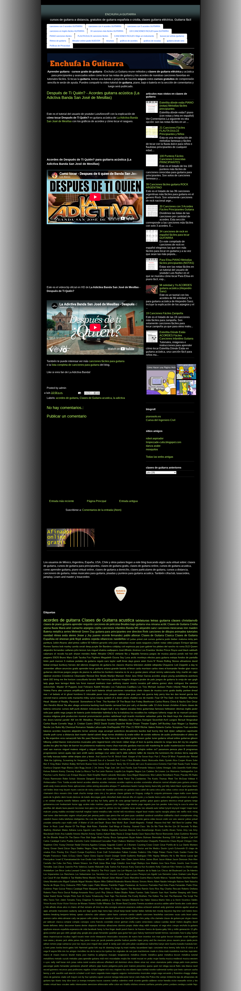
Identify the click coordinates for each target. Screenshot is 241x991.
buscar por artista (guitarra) (172, 36)
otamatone (161, 962)
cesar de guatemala (188, 789)
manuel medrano (96, 683)
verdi (131, 980)
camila (75, 646)
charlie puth (49, 734)
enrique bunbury (59, 665)
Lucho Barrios (59, 775)
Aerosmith (112, 719)
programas (192, 749)
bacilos (142, 731)
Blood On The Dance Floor (72, 837)
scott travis (90, 973)
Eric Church (71, 852)
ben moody (158, 911)
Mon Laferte (156, 775)
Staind (53, 896)
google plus (87, 933)
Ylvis (59, 782)
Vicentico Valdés (189, 900)
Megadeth (106, 657)
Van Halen (145, 900)
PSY (123, 727)
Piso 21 (130, 727)
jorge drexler (131, 804)
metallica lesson (172, 955)
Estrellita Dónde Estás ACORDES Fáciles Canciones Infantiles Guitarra (176, 335)
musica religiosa (51, 716)
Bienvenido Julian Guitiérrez (176, 834)
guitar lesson (138, 738)
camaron (123, 914)
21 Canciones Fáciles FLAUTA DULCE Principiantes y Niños (172, 130)
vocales (65, 984)
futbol (127, 738)
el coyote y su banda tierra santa (150, 797)
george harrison (131, 800)
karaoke (181, 944)
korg (176, 804)
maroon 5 (60, 661)
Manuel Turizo (122, 878)
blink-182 (48, 679)
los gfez (55, 745)
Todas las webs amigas (159, 456)
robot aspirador (154, 438)
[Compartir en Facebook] (95, 393)
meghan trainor (91, 811)
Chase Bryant (176, 841)
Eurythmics (90, 852)
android (156, 907)
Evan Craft (102, 852)
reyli (124, 716)
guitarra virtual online (169, 738)
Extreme (163, 764)
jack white (68, 940)
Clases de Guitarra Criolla (182, 624)
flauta (55, 628)
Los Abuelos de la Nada (144, 870)
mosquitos (152, 449)
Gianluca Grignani (51, 767)
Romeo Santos (51, 646)
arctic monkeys (139, 657)
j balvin (156, 642)
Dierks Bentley (114, 848)
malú (166, 951)
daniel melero (176, 922)
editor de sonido (142, 734)
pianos (173, 653)
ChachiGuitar (142, 841)
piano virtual (148, 672)
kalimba (107, 712)
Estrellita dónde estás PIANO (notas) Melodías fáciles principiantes (176, 105)
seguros (115, 973)
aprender (77, 624)
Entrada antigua (128, 501)
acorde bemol (76, 782)
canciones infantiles (113, 628)
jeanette (110, 940)
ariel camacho (74, 628)
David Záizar (64, 848)
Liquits (113, 870)
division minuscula (89, 708)
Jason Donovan (179, 859)
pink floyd (75, 639)
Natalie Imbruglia (168, 881)
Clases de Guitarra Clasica (157, 635)
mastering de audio (160, 745)
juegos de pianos (81, 672)
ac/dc (164, 624)
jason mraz (103, 694)
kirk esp (98, 947)
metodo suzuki (62, 958)
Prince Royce (171, 650)
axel (180, 650)
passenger (48, 966)
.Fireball (149, 822)
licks (183, 947)
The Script (188, 896)
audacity (73, 911)
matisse (70, 661)
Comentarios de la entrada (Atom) (101, 510)
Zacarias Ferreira (136, 903)
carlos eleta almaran (61, 918)
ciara (96, 793)
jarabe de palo (147, 679)
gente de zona (116, 800)
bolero (189, 911)
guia (120, 933)
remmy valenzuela (165, 672)
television (138, 665)
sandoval (149, 815)
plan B (181, 749)
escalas (132, 708)
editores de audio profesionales (168, 734)
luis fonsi (81, 683)
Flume (169, 852)
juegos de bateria (75, 712)
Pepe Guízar (59, 889)
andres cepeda (91, 639)
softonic (132, 753)
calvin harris (112, 914)
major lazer (192, 808)
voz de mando (146, 697)
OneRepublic (113, 727)
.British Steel (121, 756)
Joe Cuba (57, 863)
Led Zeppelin (181, 665)
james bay (79, 940)
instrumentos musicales (79, 742)
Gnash (108, 856)
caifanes (69, 650)
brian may (58, 789)
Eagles (153, 723)
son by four (83, 977)
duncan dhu (127, 797)
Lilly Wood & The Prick (98, 870)
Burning (166, 837)
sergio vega (156, 973)
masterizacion (178, 745)
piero (127, 815)
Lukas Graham (179, 874)
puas (132, 815)
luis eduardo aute (150, 808)
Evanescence (151, 764)
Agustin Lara (89, 830)
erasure (56, 929)
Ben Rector (156, 834)
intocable (91, 694)
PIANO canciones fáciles (61, 36)
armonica (85, 705)
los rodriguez (151, 712)
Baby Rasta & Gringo (121, 834)
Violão (99, 903)
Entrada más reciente (61, 501)
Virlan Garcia (144, 675)
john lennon (80, 650)
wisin (143, 661)
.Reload (194, 756)
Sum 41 (80, 896)
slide (125, 753)
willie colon (114, 984)
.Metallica (87, 719)
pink (63, 716)
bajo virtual (114, 911)
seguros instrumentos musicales (134, 973)
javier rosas (90, 940)
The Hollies (153, 896)
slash (176, 815)
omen (152, 962)
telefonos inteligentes (75, 819)
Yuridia (66, 782)
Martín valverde (108, 775)
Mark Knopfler (93, 775)
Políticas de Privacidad (60, 46)
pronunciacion (94, 716)
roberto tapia (135, 969)
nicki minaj (192, 811)
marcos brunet (67, 955)
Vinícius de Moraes (78, 903)
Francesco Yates (59, 856)
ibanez (62, 742)
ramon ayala (64, 753)
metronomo (192, 745)
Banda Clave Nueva (141, 834)
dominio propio (125, 925)
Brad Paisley (103, 837)
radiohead (116, 716)
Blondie (54, 837)
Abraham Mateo (60, 830)
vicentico (56, 675)
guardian (113, 933)
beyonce (168, 911)
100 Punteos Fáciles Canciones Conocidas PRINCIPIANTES (172, 159)
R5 (190, 775)
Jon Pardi (93, 863)
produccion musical (76, 716)
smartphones (186, 815)
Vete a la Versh (173, 900)
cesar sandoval (106, 918)
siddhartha (168, 815)
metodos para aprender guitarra (84, 958)
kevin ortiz (110, 742)
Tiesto (51, 900)
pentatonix (75, 966)
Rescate (177, 889)
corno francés (96, 922)
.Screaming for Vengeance (75, 760)
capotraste (192, 731)
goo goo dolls (63, 933)
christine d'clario (178, 705)
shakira (102, 650)
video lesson (156, 819)
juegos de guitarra (165, 679)
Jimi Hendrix (49, 705)
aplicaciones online (83, 786)
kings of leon (136, 742)
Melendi (76, 631)
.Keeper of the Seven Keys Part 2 (144, 756)
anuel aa (194, 907)
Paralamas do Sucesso (136, 885)
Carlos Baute (50, 723)
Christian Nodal (73, 845)
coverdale (108, 922)
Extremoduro (115, 852)
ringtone (118, 969)
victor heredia (164, 980)
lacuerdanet (142, 947)
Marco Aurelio (153, 878)
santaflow (158, 815)
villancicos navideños (113, 639)
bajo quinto (92, 911)
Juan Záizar (58, 867)
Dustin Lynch (167, 848)
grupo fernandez (101, 933)
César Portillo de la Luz (171, 845)
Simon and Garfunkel (106, 778)
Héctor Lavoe (186, 856)
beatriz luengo (138, 786)
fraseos (141, 929)
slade (63, 977)
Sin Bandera (105, 646)
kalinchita (153, 944)
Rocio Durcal (64, 892)
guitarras (116, 679)
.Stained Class (138, 826)
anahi (46, 786)
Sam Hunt (164, 892)
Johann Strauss (80, 863)
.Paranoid (74, 701)
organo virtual (75, 815)
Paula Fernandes (177, 885)
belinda (148, 911)
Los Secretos (98, 874)
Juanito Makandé (95, 867)
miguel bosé (141, 811)
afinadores (185, 661)
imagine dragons (130, 679)
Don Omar (192, 701)
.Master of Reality (59, 701)
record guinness (51, 969)
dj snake (129, 734)
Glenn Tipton (83, 856)
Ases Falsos (134, 719)
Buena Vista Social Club (97, 764)
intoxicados (112, 936)
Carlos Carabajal (51, 841)
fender (181, 668)
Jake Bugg (79, 767)
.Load (61, 826)
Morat (60, 705)
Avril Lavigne (170, 719)
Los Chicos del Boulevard (169, 870)
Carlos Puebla (66, 841)
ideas (46, 936)
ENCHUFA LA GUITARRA (120, 14)
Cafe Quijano (182, 837)
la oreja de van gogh (187, 679)
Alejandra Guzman (118, 830)
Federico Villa (144, 852)
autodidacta (181, 675)
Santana (193, 686)
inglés (188, 708)
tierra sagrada (190, 753)
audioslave (125, 786)
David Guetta (108, 723)
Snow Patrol (124, 778)
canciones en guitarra (124, 789)
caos (137, 789)
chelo (139, 690)
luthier (162, 808)
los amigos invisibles (76, 951)
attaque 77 (115, 786)
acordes (156, 675)
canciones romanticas (124, 690)
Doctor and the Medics (149, 848)
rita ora (125, 969)
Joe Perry (67, 863)
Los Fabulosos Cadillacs (124, 686)
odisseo (100, 962)
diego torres (108, 734)
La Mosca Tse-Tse (90, 771)
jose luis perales (159, 804)
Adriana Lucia (75, 830)
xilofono (134, 984)
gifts (195, 929)
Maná (62, 628)
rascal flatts (175, 966)
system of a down (113, 697)
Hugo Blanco (67, 767)
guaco (157, 800)
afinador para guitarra (179, 782)
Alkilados (123, 719)
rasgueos (147, 642)
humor (195, 933)
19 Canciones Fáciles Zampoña (164, 313)
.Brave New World (113, 822)
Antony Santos (96, 834)
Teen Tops (109, 896)
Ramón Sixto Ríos (150, 889)
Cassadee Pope (109, 841)
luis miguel (92, 650)
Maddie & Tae (67, 878)
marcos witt (143, 745)
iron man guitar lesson (162, 936)
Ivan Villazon (98, 859)
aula (80, 911)
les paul (99, 808)
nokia (79, 962)
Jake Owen (126, 859)
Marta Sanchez (183, 878)
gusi (135, 933)
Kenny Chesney (66, 771)
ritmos (57, 635)
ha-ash (68, 653)
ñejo (195, 984)
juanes (96, 635)
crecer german (121, 922)
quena (149, 966)
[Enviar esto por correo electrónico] (85, 393)
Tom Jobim (60, 900)
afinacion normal (160, 782)
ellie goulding (172, 797)
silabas (194, 973)
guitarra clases (170, 620)
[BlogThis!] (88, 393)
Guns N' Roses (155, 661)
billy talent (171, 786)
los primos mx (110, 808)
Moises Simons (139, 881)
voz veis (173, 819)
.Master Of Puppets (66, 686)
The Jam (164, 896)
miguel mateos (70, 749)
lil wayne (53, 951)
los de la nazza (94, 951)
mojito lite (125, 958)
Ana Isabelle (66, 834)
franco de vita (117, 738)
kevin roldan (122, 742)
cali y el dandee (139, 705)
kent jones (50, 947)
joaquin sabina (117, 694)
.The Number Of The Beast (116, 701)
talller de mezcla (145, 753)
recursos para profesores (71, 969)
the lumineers (162, 753)
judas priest (136, 639)
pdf (149, 683)
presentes (141, 966)
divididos (119, 734)
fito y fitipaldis (132, 653)
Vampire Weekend (130, 900)
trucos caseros (103, 980)
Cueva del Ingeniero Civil (160, 420)
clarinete (159, 918)
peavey (95, 815)
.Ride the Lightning (52, 760)
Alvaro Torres (175, 830)
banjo (122, 911)
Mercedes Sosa (124, 775)
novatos (142, 683)
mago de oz (173, 712)
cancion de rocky (85, 789)
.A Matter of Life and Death (91, 822)
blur (161, 731)
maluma (183, 639)
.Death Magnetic (137, 822)
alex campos (64, 690)
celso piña (160, 789)
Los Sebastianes (83, 874)
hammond (149, 933)
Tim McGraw (180, 778)
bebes (141, 911)
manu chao (112, 745)
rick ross (109, 969)
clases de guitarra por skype (177, 918)
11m (174, 826)
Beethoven (148, 701)
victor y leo (192, 980)
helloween (170, 708)
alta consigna (111, 907)
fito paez (86, 738)
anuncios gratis (70, 668)
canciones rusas (172, 914)
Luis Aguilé (152, 874)
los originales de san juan (125, 951)
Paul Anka (163, 885)
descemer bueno (73, 925)
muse (132, 642)
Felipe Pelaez (159, 852)
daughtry (187, 922)
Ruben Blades (121, 892)
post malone (130, 966)
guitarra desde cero (175, 41)
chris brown (163, 705)
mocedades (114, 958)
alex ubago (74, 705)
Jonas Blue (104, 863)
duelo (119, 797)
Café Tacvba (79, 657)
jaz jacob (101, 940)
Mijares (97, 881)
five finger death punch (116, 929)
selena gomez (159, 683)
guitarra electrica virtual (172, 800)
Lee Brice (59, 870)
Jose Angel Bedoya (135, 863)
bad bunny (152, 731)
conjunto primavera (163, 793)
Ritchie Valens (147, 727)
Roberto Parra (50, 892)
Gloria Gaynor (97, 856)
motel (133, 958)
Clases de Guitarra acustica (96, 398)
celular (95, 918)
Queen (194, 646)
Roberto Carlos (163, 727)
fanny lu (101, 929)
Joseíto (180, 863)
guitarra (66, 624)
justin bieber (171, 639)
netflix (184, 811)
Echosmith (180, 848)
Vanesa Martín (158, 900)
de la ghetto (54, 797)
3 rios (123, 760)
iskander (178, 936)
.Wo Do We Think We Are (158, 826)
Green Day (88, 631)
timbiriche (171, 977)
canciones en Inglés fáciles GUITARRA (67, 31)
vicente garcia (142, 819)
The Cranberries (138, 778)
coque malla (179, 793)
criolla (131, 922)
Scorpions (177, 727)
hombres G (80, 694)
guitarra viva (143, 624)
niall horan (61, 962)
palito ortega (173, 962)
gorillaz (143, 800)
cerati (82, 646)
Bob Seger (91, 837)
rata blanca (186, 966)
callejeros (181, 731)
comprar (67, 922)
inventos (147, 936)
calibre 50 (85, 642)
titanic (58, 980)
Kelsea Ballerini (50, 771)
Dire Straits (101, 675)
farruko (92, 679)
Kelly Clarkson (163, 867)
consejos (84, 922)
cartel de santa (147, 789)
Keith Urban (192, 767)
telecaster (124, 977)
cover (188, 793)
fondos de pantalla (188, 657)
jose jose (130, 694)
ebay (141, 925)
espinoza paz (133, 646)
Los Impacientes (51, 874)
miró (106, 958)
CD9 (173, 837)
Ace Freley (137, 701)
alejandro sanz (148, 628)
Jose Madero (151, 863)
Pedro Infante (173, 686)
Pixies (177, 775)
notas (163, 642)
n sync (46, 962)
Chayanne (168, 665)
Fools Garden (180, 852)
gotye (150, 800)
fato (79, 738)
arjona (47, 628)
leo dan (175, 694)
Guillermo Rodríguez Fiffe (139, 856)
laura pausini (68, 808)
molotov (114, 749)
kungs (117, 947)
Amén (57, 834)
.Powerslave (99, 719)
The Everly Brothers (137, 896)
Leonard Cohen (78, 870)
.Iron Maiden (180, 697)
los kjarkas (107, 951)
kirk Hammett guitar (84, 947)
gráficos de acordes (129, 41)
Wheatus (107, 903)
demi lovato (66, 797)
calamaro (48, 653)
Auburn (106, 834)
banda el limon (127, 668)
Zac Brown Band (120, 903)
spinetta (93, 977)
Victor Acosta (49, 903)
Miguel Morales (85, 881)
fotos (139, 708)
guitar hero (128, 933)
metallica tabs (105, 811)
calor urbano (100, 914)
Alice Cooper (179, 760)
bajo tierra (103, 911)
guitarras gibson (189, 738)
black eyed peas (184, 786)
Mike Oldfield (107, 881)
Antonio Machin (80, 834)
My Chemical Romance (74, 727)
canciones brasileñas (153, 914)
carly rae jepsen (78, 918)
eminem (183, 797)
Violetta (92, 903)
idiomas (180, 708)
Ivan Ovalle (86, 859)
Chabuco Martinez (126, 841)
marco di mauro (51, 955)
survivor (107, 977)
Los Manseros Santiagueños (179, 771)
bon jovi (126, 705)
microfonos (129, 811)
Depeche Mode (124, 723)
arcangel (108, 731)
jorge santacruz (64, 944)
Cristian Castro (85, 723)
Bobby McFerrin (77, 764)
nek (178, 811)
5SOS (56, 657)
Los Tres (142, 686)
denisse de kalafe (81, 797)
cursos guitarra (156, 639)
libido (72, 683)
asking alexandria (100, 786)
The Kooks (152, 778)
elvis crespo (173, 925)
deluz (61, 925)
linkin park (48, 661)
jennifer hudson (121, 940)
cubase (157, 922)
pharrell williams (88, 966)
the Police (151, 977)
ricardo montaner (136, 716)
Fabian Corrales (129, 852)
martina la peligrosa (97, 955)
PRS (78, 885)
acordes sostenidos (143, 782)
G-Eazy (72, 856)
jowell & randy (109, 944)
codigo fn (148, 793)
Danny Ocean (50, 848)
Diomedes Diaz (129, 848)
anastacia (130, 907)
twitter (64, 756)
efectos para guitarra (158, 657)
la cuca (182, 804)
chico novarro (60, 793)
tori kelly (47, 756)
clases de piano (52, 624)
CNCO (110, 653)
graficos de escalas (152, 41)
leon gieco (90, 808)
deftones (54, 925)
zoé (145, 639)
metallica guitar (155, 955)
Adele (94, 653)
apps (45, 911)
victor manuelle (178, 980)
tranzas (56, 756)
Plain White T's (106, 889)
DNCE (97, 723)
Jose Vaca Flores (167, 863)
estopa (173, 657)
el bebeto (55, 694)
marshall (79, 811)
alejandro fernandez (53, 650)
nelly (53, 962)
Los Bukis (56, 727)
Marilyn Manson (115, 675)
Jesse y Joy (84, 635)
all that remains (85, 907)
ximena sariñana (146, 984)
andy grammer (167, 907)
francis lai (132, 929)
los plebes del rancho (164, 646)
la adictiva (119, 398)
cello (89, 918)
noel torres (48, 815)
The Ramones (175, 896)
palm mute (185, 962)
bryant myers (70, 789)
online (149, 749)
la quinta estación (153, 742)
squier (100, 977)
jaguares (109, 804)
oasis (138, 642)
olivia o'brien (134, 962)
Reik (145, 631)
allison (58, 668)
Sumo (88, 896)
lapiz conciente (155, 947)
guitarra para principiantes (110, 631)
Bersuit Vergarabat (188, 719)
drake (135, 925)
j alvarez (58, 940)
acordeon (149, 903)
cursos (65, 708)
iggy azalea (83, 804)
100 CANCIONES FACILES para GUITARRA (149, 31)
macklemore (143, 951)
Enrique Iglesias (189, 642)
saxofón (59, 973)
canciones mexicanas (170, 628)
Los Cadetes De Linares (153, 771)
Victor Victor (63, 903)
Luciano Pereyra (138, 874)
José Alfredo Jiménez (130, 650)
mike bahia (103, 749)
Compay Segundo (106, 845)
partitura (47, 642)
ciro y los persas (108, 793)
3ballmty (47, 830)
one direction (134, 631)
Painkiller (113, 885)
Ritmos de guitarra (58, 41)
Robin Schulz (69, 778)
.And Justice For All (104, 756)
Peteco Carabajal (74, 889)
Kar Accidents (148, 867)
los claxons (118, 665)
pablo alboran (132, 635)
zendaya (182, 984)
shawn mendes (82, 653)
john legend (98, 742)
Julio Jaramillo (179, 767)
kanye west (164, 944)
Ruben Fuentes (136, 892)
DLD (187, 646)
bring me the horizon (65, 679)
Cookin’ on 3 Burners (126, 845)
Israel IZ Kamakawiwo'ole (68, 859)
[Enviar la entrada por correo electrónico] (79, 392)
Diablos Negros (84, 848)
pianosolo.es (153, 416)
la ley (114, 712)
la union (190, 804)
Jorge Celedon (118, 863)
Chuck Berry (116, 764)
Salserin (154, 892)
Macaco (82, 775)
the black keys (170, 716)
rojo (74, 753)
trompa (83, 980)
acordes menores (108, 782)
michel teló (118, 811)
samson (187, 969)
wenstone (92, 984)
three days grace (131, 661)
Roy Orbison (107, 892)
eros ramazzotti (68, 738)
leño (178, 947)
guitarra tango (191, 800)
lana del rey (179, 742)
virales (46, 984)
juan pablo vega (57, 712)
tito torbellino (124, 819)
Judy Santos (110, 867)
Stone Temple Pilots (66, 896)
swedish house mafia (53, 819)
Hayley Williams (161, 856)
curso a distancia (65, 734)
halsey (141, 933)
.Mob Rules (91, 826)
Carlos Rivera (162, 701)
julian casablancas (139, 944)
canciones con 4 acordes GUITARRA (105, 26)
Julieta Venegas (163, 767)
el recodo (59, 653)
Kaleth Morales (102, 686)
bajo (132, 624)
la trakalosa (124, 712)
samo (91, 753)
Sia (65, 705)
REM (137, 727)
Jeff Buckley (164, 723)
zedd (74, 822)
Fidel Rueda (178, 764)
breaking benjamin (60, 914)
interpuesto (101, 936)
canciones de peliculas (106, 624)
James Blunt (152, 859)
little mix (62, 951)
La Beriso (187, 867)
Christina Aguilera (89, 845)
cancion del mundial (103, 789)
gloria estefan (49, 933)
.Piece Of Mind (168, 756)
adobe (166, 903)
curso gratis (168, 690)
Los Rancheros (67, 874)
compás (76, 922)
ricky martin (182, 672)
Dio (124, 764)
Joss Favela (126, 767)
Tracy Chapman (83, 900)
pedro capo (105, 815)
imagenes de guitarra (100, 665)
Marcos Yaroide (168, 878)
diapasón (92, 925)
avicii (88, 690)
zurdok (189, 984)
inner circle (90, 936)
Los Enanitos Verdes (152, 650)
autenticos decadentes (126, 731)
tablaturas (143, 620)
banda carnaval (113, 705)
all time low (98, 907)
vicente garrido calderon (145, 980)
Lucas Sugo (124, 874)
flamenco (96, 738)
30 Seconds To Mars (187, 826)
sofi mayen (72, 977)
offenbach (109, 962)
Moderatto (119, 881)
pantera (194, 962)
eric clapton (121, 708)
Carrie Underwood (92, 841)
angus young (168, 675)
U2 (128, 639)
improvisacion (55, 936)
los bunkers (107, 672)
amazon (122, 907)
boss (195, 911)
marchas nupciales (189, 951)
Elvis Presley (57, 852)
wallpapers (112, 650)
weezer (181, 819)
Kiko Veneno (176, 867)
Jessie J (89, 767)
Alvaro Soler (192, 760)
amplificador (78, 690)
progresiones (50, 753)
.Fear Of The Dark (163, 697)
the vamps (161, 977)
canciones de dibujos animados (167, 631)
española (64, 929)
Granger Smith (119, 856)
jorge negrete (144, 804)
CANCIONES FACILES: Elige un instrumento (134, 36)
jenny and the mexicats (154, 940)
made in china (156, 951)
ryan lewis (178, 969)
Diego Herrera (99, 848)
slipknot (47, 675)
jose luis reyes (79, 944)
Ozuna (115, 657)
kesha (59, 947)
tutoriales (192, 631)
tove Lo (75, 980)
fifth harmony (104, 679)
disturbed (111, 797)
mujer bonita (159, 958)
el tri (63, 694)
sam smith (82, 753)
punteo (106, 716)
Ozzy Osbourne (67, 885)
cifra (152, 918)
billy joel (161, 786)
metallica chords (139, 955)
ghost (70, 694)
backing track (98, 705)
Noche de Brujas (51, 885)
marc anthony (113, 683)
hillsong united (51, 742)
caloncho (88, 914)
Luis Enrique (72, 775)
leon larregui (62, 683)
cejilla (97, 628)
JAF (107, 859)
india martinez (97, 804)
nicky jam (193, 639)
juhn (128, 944)
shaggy (186, 973)
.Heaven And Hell (162, 822)
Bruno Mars (66, 657)
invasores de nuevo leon (130, 936)
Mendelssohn (56, 881)
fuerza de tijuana (154, 929)
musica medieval (174, 958)
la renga (167, 742)
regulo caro (103, 661)
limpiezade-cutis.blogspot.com (163, 442)
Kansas (124, 867)
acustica (158, 903)
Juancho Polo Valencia (76, 867)
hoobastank (65, 804)
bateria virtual (105, 690)
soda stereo (69, 635)
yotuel (195, 819)
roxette (152, 969)
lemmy (172, 947)
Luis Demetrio (164, 874)
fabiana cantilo (79, 800)
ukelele (147, 665)
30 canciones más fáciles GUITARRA (106, 31)
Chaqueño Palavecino (159, 841)
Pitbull (185, 686)
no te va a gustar (133, 672)
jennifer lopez (136, 940)
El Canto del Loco (135, 764)
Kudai (77, 771)
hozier (75, 804)
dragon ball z (107, 708)
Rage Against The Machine (128, 889)
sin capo (193, 672)
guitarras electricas (53, 672)
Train (186, 727)
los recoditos (137, 712)
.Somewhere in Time (90, 701)
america (194, 782)
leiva (166, 947)
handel (158, 933)
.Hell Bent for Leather (181, 822)
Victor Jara (130, 675)
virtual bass (55, 984)
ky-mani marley (128, 947)
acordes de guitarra (67, 398)
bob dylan (169, 731)
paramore (164, 749)
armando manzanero (58, 911)
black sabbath (190, 650)
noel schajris (138, 749)
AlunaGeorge (147, 830)
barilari (135, 911)
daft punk (75, 708)
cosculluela (82, 679)
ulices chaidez (130, 697)
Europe (81, 852)
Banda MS (132, 628)
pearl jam (86, 815)
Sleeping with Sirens (188, 892)
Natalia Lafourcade (96, 727)
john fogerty (119, 804)
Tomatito (71, 900)
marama (118, 672)
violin (165, 819)
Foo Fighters (93, 657)
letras (154, 620)
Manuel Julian (108, 878)
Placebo (184, 775)
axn (84, 911)
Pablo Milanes (101, 885)
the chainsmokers (188, 716)
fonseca (144, 653)
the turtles (112, 819)
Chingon (188, 841)
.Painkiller (103, 826)
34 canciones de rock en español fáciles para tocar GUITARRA (174, 234)
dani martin (81, 734)
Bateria (47, 631)
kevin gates (68, 947)
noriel (85, 962)
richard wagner (98, 969)
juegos (67, 672)
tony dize (66, 980)
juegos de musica (159, 653)
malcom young (50, 811)
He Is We (174, 856)
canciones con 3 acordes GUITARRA (66, 26)
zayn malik (66, 822)
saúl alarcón (70, 973)
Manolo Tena (95, 878)
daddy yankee (183, 690)
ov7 (156, 749)
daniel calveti (94, 734)
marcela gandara (127, 745)
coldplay (116, 646)
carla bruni (186, 914)
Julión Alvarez (60, 642)
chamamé (48, 793)
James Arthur (138, 859)
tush (133, 819)
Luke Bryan (192, 874)
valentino (123, 980)
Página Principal (96, 501)
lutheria (162, 712)
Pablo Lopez (88, 885)
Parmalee (153, 885)
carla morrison (143, 668)
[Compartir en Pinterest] (98, 393)
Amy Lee (187, 830)
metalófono (48, 958)
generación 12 (186, 929)
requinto (88, 624)
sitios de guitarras (51, 977)
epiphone (47, 929)
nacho (158, 811)
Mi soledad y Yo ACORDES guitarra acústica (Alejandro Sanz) (176, 288)
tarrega (115, 977)
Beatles (125, 624)
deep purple (92, 646)
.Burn (125, 822)
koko (170, 804)
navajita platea (169, 811)
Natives (180, 881)
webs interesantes (78, 984)
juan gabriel (146, 646)
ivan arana (48, 940)
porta (120, 966)
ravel (195, 966)
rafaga (166, 966)
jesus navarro (173, 940)
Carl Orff (193, 837)
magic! (183, 808)
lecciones (79, 808)
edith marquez (151, 925)
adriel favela (175, 903)
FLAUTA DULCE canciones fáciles (93, 36)
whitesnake (103, 984)
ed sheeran (62, 639)
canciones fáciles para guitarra (106, 361)
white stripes (74, 756)
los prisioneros (87, 745)
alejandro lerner (80, 731)
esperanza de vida (78, 929)
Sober (46, 896)
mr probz (148, 958)
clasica (59, 922)
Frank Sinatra (191, 764)
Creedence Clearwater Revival (78, 675)
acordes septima (125, 782)
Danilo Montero (190, 845)
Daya (73, 848)
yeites (166, 984)
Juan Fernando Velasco (144, 767)
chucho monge (86, 793)
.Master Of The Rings (75, 826)
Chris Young (59, 845)
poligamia (113, 966)
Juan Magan (178, 723)
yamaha (158, 984)
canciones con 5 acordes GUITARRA (143, 26)
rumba (170, 969)
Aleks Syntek (165, 760)
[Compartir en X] (92, 393)
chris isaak (73, 793)
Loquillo (117, 771)
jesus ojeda (186, 940)
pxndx (181, 653)
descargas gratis (98, 797)
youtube (47, 822)
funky (105, 800)
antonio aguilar (182, 907)
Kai (118, 867)
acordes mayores (61, 731)
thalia (142, 977)
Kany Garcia (135, 867)
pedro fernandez (62, 966)
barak (128, 911)
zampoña (56, 822)
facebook (92, 929)
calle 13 (152, 705)
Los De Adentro (190, 870)
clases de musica (152, 690)
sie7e (119, 753)
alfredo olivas (56, 907)
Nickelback (168, 775)
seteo (113, 753)
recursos (110, 41)
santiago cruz (102, 753)
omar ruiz (145, 962)
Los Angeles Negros (131, 771)
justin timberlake (93, 712)
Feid (169, 764)
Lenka (68, 870)
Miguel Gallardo (70, 881)
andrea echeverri (144, 907)
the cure (89, 819)
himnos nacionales (170, 933)
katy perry (159, 694)
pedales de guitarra (85, 661)
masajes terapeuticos (119, 955)
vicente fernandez (112, 635)
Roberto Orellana (189, 889)
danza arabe (153, 445)
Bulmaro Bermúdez (152, 837)
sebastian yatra (154, 716)
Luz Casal (48, 878)
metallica (58, 631)
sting (195, 815)
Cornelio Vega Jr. (67, 723)
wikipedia (157, 665)
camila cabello (135, 914)
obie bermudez (61, 815)
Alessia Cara (134, 830)
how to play (185, 933)
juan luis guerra (144, 694)
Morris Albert (153, 881)
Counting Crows (144, 845)
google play (75, 933)
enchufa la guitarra (189, 925)
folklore (95, 642)
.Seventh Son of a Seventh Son (104, 760)
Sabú (146, 892)
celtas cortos (172, 789)
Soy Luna (125, 657)
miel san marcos (52, 749)
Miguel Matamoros (141, 775)
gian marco (192, 668)
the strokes (176, 753)
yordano (173, 984)
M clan (57, 878)
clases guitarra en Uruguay (130, 793)
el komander (171, 668)
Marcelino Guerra (138, 878)
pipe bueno (102, 966)
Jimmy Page (104, 767)
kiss (168, 694)
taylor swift (115, 661)
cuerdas (165, 922)
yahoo (188, 819)
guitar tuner (151, 738)
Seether (173, 892)
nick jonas (71, 962)
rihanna (129, 665)
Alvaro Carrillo (161, 830)
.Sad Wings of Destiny (120, 826)
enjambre (55, 738)
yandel (65, 719)
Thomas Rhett (166, 778)
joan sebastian (121, 642)
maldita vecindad (66, 811)
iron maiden (191, 628)
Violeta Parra (50, 690)
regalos (86, 969)
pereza (173, 749)
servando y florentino (172, 973)
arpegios (88, 628)
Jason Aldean (165, 859)
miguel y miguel (87, 749)
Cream (156, 845)
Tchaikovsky (98, 896)
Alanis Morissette (149, 760)
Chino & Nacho (178, 701)
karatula (189, 944)
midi (102, 958)
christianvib (190, 620)
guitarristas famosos (153, 708)
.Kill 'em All (76, 719)
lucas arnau (135, 808)
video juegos (173, 642)
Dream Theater (141, 723)
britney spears (76, 914)
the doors (48, 719)
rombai (145, 969)
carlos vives (157, 668)
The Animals (121, 896)
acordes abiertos (91, 782)
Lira (118, 870)
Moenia (127, 881)
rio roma (180, 646)
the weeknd (191, 683)
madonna (100, 745)
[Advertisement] (63, 141)
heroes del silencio (78, 665)
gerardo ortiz (106, 642)
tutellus (114, 980)
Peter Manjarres (90, 889)
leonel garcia (186, 694)
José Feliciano (85, 686)
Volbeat (191, 778)
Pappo (121, 885)
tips (53, 980)
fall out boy (92, 800)
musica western (190, 958)
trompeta (91, 980)
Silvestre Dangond (86, 778)
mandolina (174, 951)
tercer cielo (134, 977)
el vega (162, 925)
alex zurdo (186, 903)
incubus (67, 936)
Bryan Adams (135, 837)
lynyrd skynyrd (172, 808)
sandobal (139, 815)
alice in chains (70, 907)
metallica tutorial (189, 955)
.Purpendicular (183, 756)
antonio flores (66, 786)
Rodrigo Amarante (79, 892)
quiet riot (157, 966)
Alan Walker (102, 830)
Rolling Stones (171, 661)
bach (94, 690)
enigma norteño (63, 800)
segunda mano (103, 973)
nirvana (155, 624)
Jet (95, 767)
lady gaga (48, 683)
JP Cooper (115, 859)
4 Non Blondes (133, 760)
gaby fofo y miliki (170, 929)
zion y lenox (88, 756)
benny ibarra (151, 786)
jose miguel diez (94, 944)
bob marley (65, 646)
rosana (99, 697)
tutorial (57, 719)
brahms (46, 914)
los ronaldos (123, 808)
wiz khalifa (125, 984)
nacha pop (125, 749)
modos (151, 811)
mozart (140, 958)
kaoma (173, 944)
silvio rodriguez (176, 683)
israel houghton (190, 936)
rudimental (161, 969)
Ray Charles (166, 889)
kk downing (108, 947)
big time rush (179, 911)
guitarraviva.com (51, 804)
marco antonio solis (62, 697)
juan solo (121, 944)
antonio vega (96, 731)
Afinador (102, 653)
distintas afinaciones (107, 925)
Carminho (78, 841)
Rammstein (56, 778)
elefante (119, 653)
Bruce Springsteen (120, 837)
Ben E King (49, 764)
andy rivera (54, 786)
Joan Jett (115, 767)
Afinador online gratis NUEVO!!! (86, 41)
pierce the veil (117, 815)
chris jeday (144, 918)
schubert (80, 973)
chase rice (119, 918)
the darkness (100, 819)
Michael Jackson (156, 686)
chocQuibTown (132, 918)
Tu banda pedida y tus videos (106, 900)
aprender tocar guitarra (91, 668)
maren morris (129, 683)
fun (100, 800)
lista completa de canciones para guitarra (75, 364)
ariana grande (111, 668)
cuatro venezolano (144, 922)
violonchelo (49, 686)
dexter (84, 925)
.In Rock (53, 826)
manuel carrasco (189, 712)
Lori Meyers (126, 870)
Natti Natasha (191, 881)
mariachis (78, 697)
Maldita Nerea (81, 878)
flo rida (105, 738)
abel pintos (74, 642)
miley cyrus (89, 697)
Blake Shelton (62, 764)
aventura (193, 675)
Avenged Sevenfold (152, 719)
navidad (48, 635)
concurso (56, 708)
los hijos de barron (69, 745)
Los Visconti (111, 874)
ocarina (92, 962)
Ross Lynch (94, 892)
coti (123, 646)
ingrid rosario (77, 936)
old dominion (121, 962)
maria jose (81, 955)
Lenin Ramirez (106, 771)
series (67, 631)
